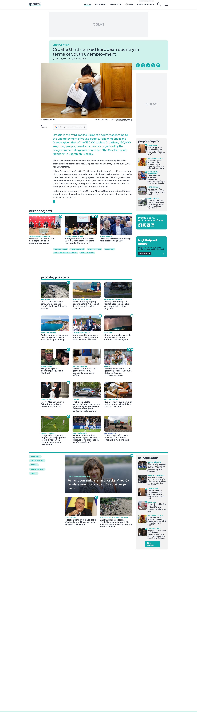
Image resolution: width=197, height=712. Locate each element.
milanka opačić (77, 249)
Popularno (100, 4)
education (109, 249)
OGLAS (98, 24)
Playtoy (149, 1)
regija (34, 465)
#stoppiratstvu (145, 4)
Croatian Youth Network (65, 253)
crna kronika (37, 469)
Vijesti (87, 4)
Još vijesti (150, 544)
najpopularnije (148, 458)
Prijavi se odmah (144, 253)
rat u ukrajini (37, 461)
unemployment (94, 249)
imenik (142, 1)
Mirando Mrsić (60, 249)
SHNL (130, 4)
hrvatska (35, 456)
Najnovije (115, 4)
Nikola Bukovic (87, 253)
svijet (33, 473)
